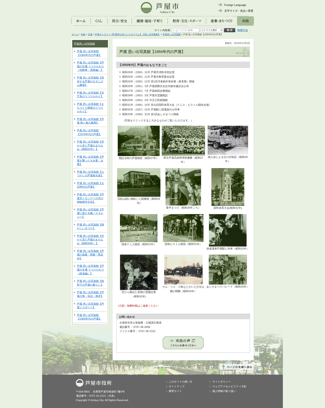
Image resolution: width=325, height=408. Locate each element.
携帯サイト (175, 391)
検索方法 (242, 30)
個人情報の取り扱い (224, 391)
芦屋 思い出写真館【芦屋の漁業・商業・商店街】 (90, 255)
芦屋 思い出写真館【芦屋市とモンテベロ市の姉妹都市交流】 (90, 198)
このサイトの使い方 (180, 381)
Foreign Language (235, 4)
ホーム (75, 34)
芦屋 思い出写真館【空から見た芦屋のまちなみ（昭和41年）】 (90, 145)
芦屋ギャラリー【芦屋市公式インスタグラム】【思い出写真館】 (127, 34)
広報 (90, 34)
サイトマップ (177, 386)
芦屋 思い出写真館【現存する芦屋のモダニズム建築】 (90, 81)
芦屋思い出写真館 (172, 34)
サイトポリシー (221, 381)
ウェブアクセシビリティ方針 (229, 386)
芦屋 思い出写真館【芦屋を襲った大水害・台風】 (90, 160)
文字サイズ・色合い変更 (238, 10)
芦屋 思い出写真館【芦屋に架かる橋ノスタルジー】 (90, 213)
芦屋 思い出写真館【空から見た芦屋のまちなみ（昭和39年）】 (90, 239)
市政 (83, 34)
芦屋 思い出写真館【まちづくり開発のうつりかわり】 (90, 108)
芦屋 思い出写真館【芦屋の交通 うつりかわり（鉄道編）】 (90, 269)
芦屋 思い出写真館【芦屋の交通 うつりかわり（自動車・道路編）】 (90, 66)
